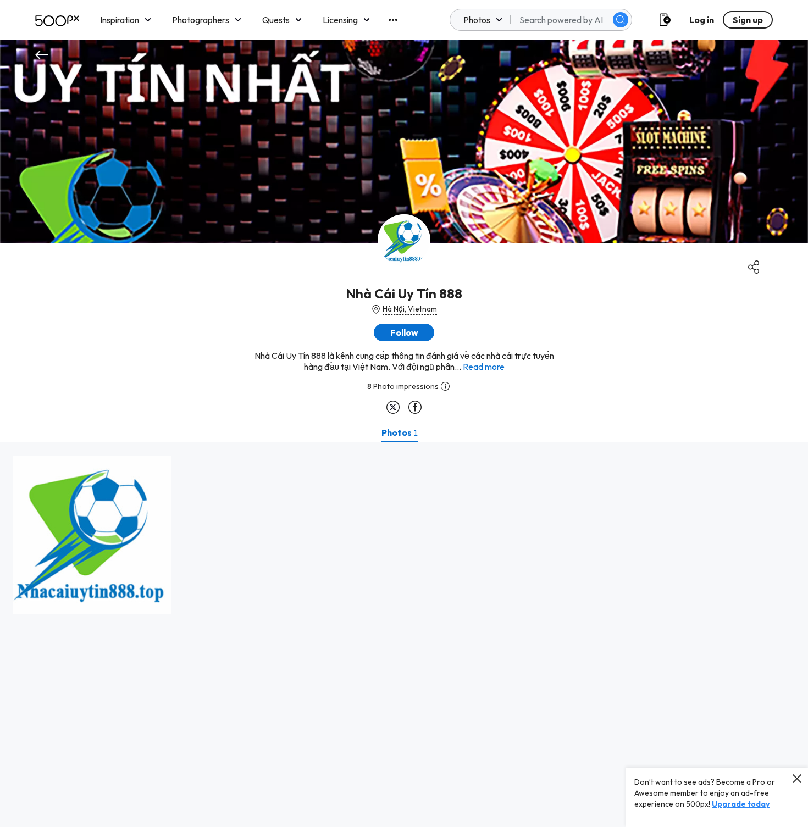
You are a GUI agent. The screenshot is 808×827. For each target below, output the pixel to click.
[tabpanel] (404, 634)
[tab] (399, 432)
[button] (620, 20)
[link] (92, 535)
